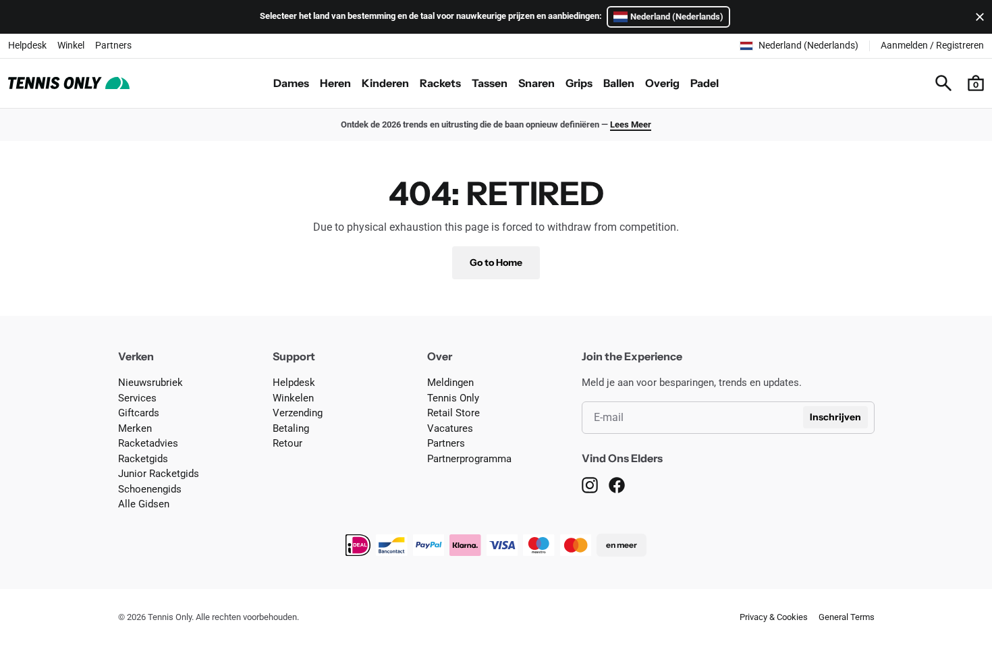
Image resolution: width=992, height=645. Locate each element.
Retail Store (453, 413)
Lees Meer (630, 124)
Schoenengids (150, 489)
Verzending (298, 413)
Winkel (70, 45)
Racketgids (143, 459)
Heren (335, 83)
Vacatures (450, 428)
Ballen (618, 83)
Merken (135, 428)
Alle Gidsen (143, 504)
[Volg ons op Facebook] (617, 485)
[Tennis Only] (69, 83)
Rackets (440, 83)
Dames (291, 83)
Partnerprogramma (469, 459)
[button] (976, 83)
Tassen (489, 83)
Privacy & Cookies (774, 617)
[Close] (977, 17)
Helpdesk (27, 45)
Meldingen (450, 382)
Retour (287, 443)
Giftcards (138, 413)
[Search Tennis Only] (943, 83)
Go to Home (496, 262)
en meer (621, 545)
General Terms (847, 617)
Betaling (291, 428)
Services (137, 398)
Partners (113, 45)
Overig (662, 83)
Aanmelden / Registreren (932, 45)
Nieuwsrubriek (150, 382)
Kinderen (385, 83)
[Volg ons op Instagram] (590, 485)
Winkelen (293, 398)
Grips (579, 83)
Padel (704, 83)
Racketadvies (148, 443)
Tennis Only (453, 398)
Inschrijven (835, 417)
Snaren (536, 83)
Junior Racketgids (158, 474)
